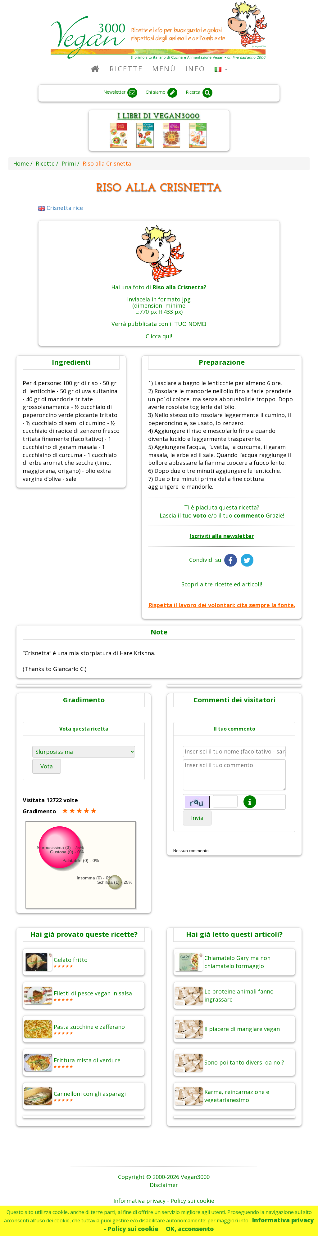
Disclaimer (164, 1185)
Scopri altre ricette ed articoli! (221, 584)
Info (195, 68)
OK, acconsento (190, 1229)
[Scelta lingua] (221, 68)
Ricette (126, 68)
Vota (46, 766)
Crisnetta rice (64, 207)
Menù (164, 68)
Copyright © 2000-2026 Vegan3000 (164, 1176)
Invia (197, 817)
